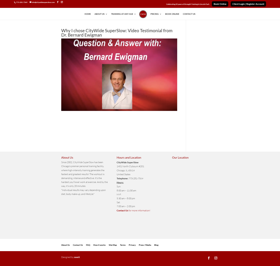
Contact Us (78, 245)
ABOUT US (99, 14)
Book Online (220, 4)
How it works (99, 245)
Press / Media (145, 245)
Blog (156, 245)
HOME (88, 14)
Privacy (132, 245)
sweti (77, 257)
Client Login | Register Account (248, 4)
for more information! (133, 210)
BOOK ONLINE (172, 14)
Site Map (113, 245)
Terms (123, 245)
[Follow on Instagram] (216, 258)
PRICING (154, 14)
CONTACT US (189, 14)
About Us (65, 245)
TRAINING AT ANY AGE (122, 14)
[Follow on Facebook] (209, 258)
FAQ (88, 245)
